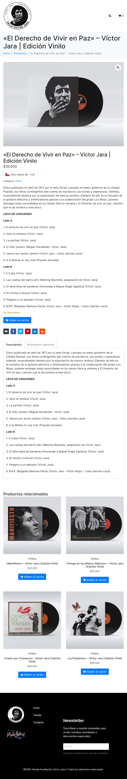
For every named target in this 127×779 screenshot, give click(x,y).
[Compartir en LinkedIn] (35, 331)
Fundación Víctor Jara (52, 769)
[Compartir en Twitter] (20, 331)
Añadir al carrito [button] (34, 576)
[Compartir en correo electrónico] (6, 331)
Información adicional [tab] (40, 344)
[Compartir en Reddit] (42, 331)
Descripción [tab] (14, 344)
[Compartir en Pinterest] (28, 331)
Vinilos (18, 181)
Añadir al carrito (19, 320)
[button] (118, 67)
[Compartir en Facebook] (13, 331)
